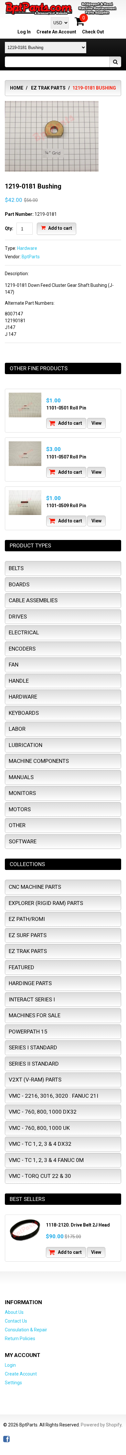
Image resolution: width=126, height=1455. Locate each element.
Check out (93, 31)
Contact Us (16, 1321)
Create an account (56, 31)
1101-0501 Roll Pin (66, 407)
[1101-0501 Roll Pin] (25, 405)
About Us (14, 1312)
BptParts (31, 256)
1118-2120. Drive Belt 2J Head (78, 1225)
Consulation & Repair (26, 1329)
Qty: (9, 228)
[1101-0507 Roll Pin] (25, 453)
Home (16, 88)
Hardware (27, 248)
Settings (13, 1382)
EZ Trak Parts (48, 88)
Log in (24, 31)
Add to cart (59, 228)
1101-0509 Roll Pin (66, 505)
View (96, 423)
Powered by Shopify (101, 1424)
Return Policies (20, 1338)
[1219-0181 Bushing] (52, 104)
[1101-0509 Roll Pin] (25, 502)
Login (10, 1365)
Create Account (21, 1373)
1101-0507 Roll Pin (66, 456)
